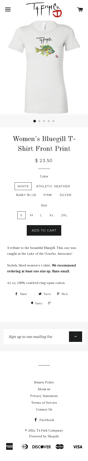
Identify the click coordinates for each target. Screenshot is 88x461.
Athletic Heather (53, 186)
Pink (48, 195)
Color (44, 176)
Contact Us (44, 409)
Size (44, 205)
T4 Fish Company (49, 430)
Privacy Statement (44, 396)
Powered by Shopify (44, 436)
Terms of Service (44, 403)
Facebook (46, 420)
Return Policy (44, 382)
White (23, 186)
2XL (64, 215)
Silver (66, 195)
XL (52, 215)
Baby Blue (26, 195)
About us (44, 389)
